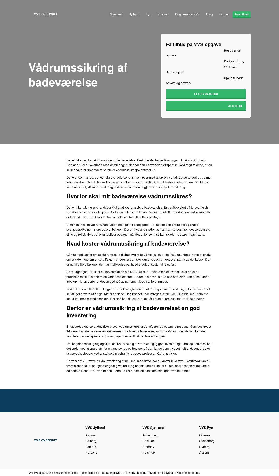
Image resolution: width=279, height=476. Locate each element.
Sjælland (116, 14)
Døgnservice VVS (187, 14)
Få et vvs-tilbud (206, 94)
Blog (209, 14)
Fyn (148, 14)
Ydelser (163, 14)
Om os (224, 14)
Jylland (134, 14)
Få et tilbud (242, 14)
